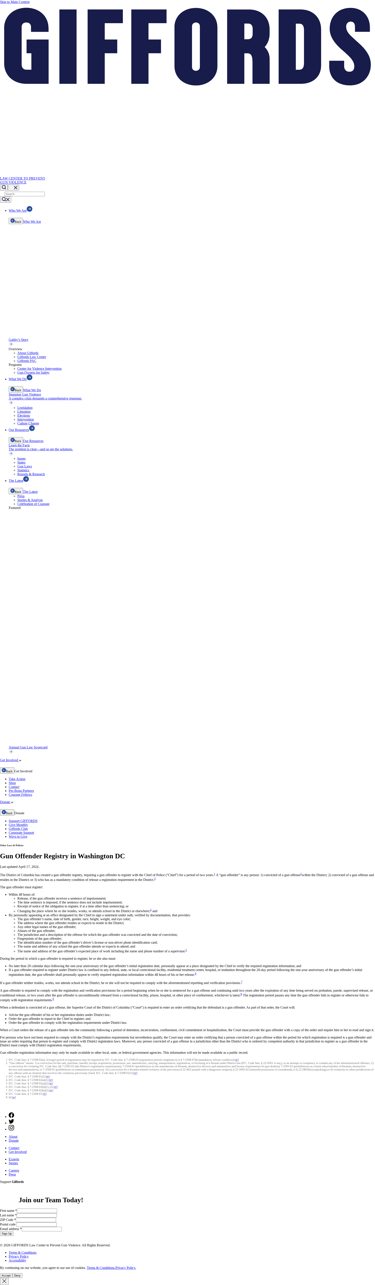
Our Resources (33, 441)
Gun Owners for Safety (33, 372)
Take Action (17, 779)
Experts (14, 1159)
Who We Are (32, 221)
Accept (6, 1275)
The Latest (30, 492)
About (13, 1136)
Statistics (23, 470)
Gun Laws (24, 466)
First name (8, 1210)
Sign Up (7, 1233)
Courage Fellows (20, 794)
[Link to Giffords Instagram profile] (11, 1129)
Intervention (25, 419)
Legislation (25, 408)
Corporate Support (21, 832)
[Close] (4, 1281)
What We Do (32, 390)
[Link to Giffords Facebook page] (11, 1116)
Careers (14, 1170)
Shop (12, 783)
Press (21, 496)
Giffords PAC (26, 361)
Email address (11, 1229)
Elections (23, 415)
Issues (21, 458)
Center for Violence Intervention (39, 368)
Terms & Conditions (22, 1252)
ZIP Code (8, 1220)
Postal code (8, 1224)
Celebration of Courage (33, 504)
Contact (14, 787)
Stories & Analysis (30, 500)
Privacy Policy (19, 1256)
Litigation (24, 411)
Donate (14, 1140)
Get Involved (18, 1152)
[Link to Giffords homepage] (2, 1107)
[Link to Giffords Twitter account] (11, 1123)
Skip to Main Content (15, 2)
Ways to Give (18, 836)
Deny (17, 1275)
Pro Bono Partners (21, 791)
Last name (8, 1215)
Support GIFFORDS (23, 821)
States (21, 462)
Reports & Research (31, 474)
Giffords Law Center (31, 357)
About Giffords (27, 353)
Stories (13, 1163)
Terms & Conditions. (101, 1268)
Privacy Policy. (125, 1268)
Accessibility (17, 1260)
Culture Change (28, 423)
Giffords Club (18, 829)
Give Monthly (18, 825)
